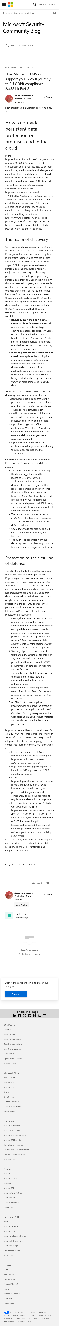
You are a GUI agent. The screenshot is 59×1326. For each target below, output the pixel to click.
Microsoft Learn (9, 1231)
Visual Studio (8, 1255)
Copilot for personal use (12, 1049)
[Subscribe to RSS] (39, 1015)
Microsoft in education (12, 1125)
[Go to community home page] (10, 4)
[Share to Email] (44, 1015)
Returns (6, 1092)
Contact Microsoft (19, 1315)
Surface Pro (8, 1029)
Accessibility (8, 1298)
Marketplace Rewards (12, 1250)
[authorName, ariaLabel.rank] (9, 99)
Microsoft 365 (9, 1188)
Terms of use (8, 1318)
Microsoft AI (8, 1173)
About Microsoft (9, 1274)
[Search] (34, 4)
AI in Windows (9, 1054)
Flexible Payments (10, 1111)
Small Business (9, 1207)
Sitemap (7, 1315)
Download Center (10, 1082)
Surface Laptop (9, 1034)
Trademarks (20, 1318)
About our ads (9, 1321)
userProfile (21, 904)
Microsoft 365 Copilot (12, 1202)
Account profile (9, 1077)
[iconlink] (9, 915)
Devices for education (12, 1130)
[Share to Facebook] (19, 1015)
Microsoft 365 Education (12, 1140)
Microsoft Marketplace (12, 1246)
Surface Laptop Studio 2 (12, 1039)
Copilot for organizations (13, 1044)
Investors (7, 1289)
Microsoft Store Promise (12, 1106)
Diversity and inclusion (12, 1294)
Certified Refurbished (11, 1102)
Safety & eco (33, 1318)
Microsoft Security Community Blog (19, 13)
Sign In (52, 4)
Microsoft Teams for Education (15, 1135)
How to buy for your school (13, 1145)
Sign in (16, 993)
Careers (6, 1269)
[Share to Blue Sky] (34, 1015)
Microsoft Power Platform (13, 1193)
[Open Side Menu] (4, 4)
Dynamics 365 (9, 1183)
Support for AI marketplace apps (15, 1236)
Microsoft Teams (10, 1198)
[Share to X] (24, 1015)
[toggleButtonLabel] (54, 13)
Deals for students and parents (15, 1154)
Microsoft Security (10, 1178)
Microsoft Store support (12, 1087)
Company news (9, 1279)
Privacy (32, 1315)
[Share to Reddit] (29, 1015)
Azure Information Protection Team (23, 97)
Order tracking (9, 1097)
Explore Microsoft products (13, 1058)
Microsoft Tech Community (13, 1241)
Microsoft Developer (11, 1226)
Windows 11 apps (10, 1063)
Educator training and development (16, 1150)
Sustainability (9, 1303)
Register (42, 4)
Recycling (45, 1318)
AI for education (9, 1159)
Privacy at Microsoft (11, 1284)
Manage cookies (45, 1315)
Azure (6, 1221)
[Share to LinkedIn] (14, 1015)
